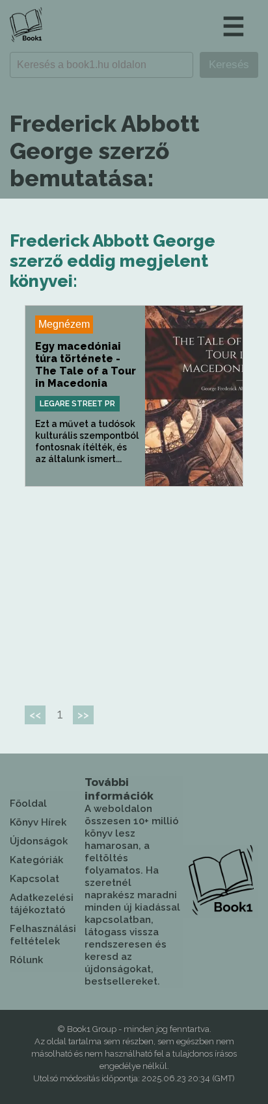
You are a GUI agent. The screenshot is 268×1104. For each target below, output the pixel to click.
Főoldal (28, 803)
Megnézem (64, 324)
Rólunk (26, 960)
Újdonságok (39, 841)
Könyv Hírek (38, 822)
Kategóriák (36, 860)
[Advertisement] (134, 590)
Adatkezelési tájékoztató (42, 904)
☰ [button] (233, 26)
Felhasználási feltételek (43, 935)
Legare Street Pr (77, 403)
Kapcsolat (34, 879)
